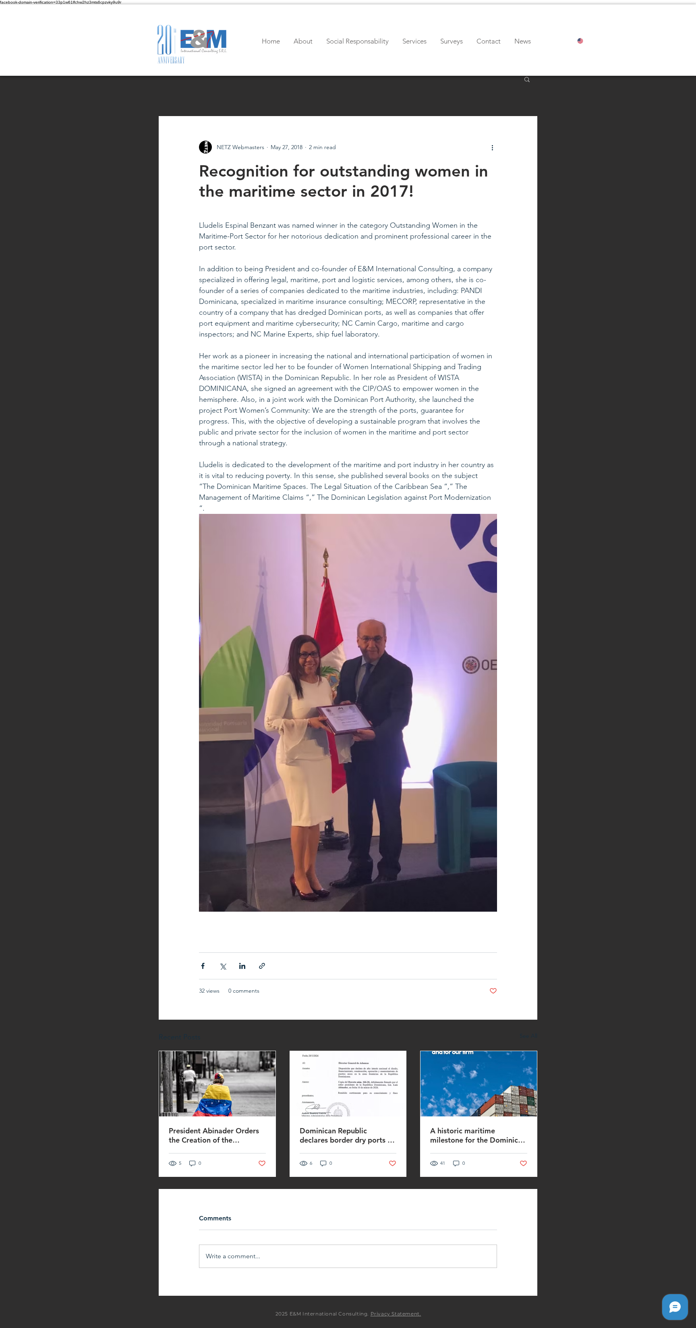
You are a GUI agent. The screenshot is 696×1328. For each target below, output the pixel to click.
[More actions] (492, 147)
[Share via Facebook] (203, 966)
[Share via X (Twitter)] (222, 966)
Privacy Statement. (396, 1314)
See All (528, 1035)
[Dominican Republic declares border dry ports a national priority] (348, 1083)
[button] (527, 79)
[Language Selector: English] (587, 41)
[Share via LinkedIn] (242, 966)
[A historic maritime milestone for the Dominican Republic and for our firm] (478, 1083)
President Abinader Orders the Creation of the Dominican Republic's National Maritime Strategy (215, 1135)
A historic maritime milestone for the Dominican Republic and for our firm (478, 1135)
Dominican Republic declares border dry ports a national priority (346, 1135)
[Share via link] (262, 966)
